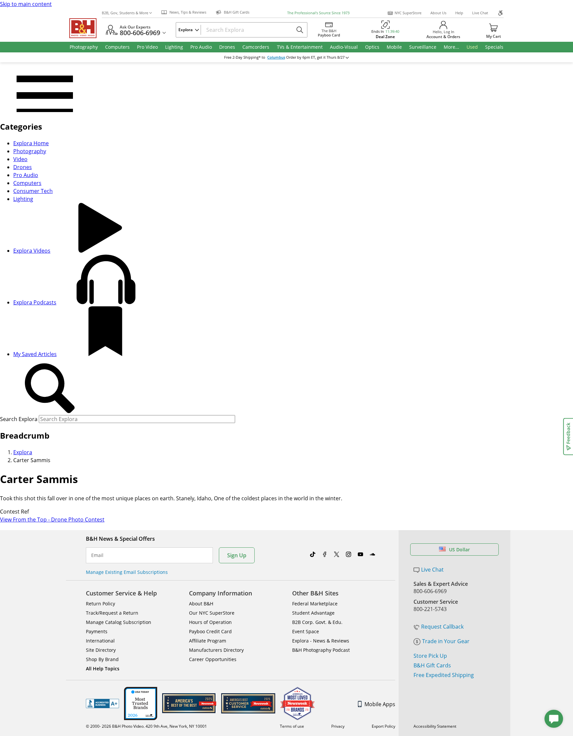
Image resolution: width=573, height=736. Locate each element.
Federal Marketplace (315, 603)
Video (20, 159)
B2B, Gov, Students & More (125, 12)
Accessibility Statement (435, 726)
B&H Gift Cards (432, 665)
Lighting (23, 199)
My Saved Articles (35, 354)
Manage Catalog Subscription (118, 622)
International (100, 641)
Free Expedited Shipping (444, 675)
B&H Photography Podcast (321, 650)
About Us (438, 12)
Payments (96, 631)
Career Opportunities (212, 659)
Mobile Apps (379, 704)
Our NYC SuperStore (211, 613)
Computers (27, 183)
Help (459, 12)
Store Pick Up (430, 655)
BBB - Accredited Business (102, 703)
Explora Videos (31, 250)
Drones (22, 167)
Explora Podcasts (34, 302)
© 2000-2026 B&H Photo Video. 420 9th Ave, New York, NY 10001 (146, 726)
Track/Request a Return (112, 613)
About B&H (201, 603)
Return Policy (100, 603)
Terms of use (292, 726)
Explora (22, 452)
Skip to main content (26, 4)
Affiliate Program (207, 641)
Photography (29, 151)
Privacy (338, 726)
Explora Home (31, 143)
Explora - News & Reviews (320, 641)
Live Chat (480, 12)
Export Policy (383, 726)
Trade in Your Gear (446, 641)
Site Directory (101, 650)
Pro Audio (25, 175)
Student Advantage (313, 613)
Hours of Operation (210, 622)
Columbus (276, 57)
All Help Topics (102, 668)
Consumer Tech (33, 191)
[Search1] (49, 388)
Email (97, 555)
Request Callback (442, 626)
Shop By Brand (102, 659)
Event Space (305, 631)
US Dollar (459, 549)
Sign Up (236, 555)
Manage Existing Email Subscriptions (127, 572)
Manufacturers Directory (216, 650)
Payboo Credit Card (210, 631)
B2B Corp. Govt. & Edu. (317, 622)
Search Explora (18, 419)
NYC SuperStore (408, 12)
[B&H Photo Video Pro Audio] (85, 28)
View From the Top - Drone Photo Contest (52, 519)
